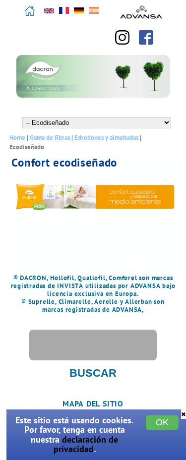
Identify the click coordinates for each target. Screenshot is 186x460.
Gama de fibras (50, 137)
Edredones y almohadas (106, 137)
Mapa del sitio (93, 403)
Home (17, 137)
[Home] (30, 14)
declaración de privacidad (86, 444)
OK (162, 422)
